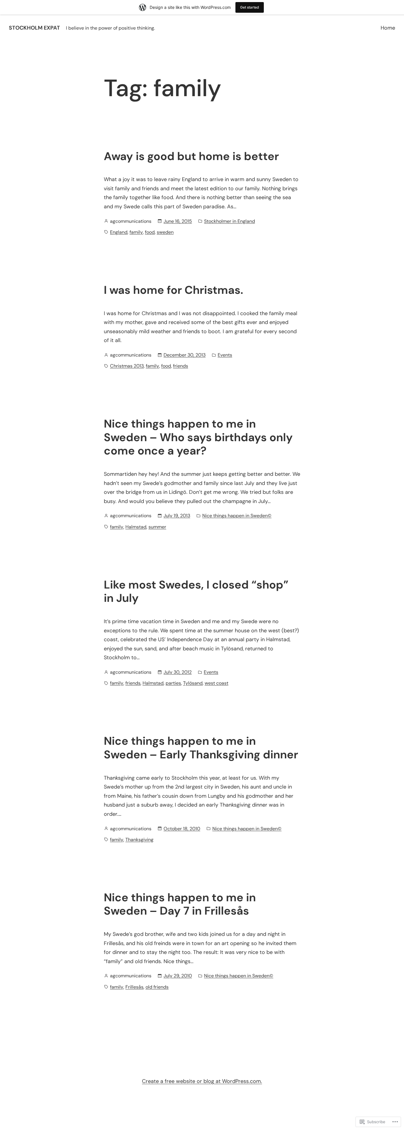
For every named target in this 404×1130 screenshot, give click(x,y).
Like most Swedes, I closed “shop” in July (196, 591)
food (150, 232)
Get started (249, 7)
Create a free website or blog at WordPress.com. (202, 1081)
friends (180, 366)
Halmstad (135, 527)
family (136, 232)
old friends (157, 987)
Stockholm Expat (34, 27)
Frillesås (134, 987)
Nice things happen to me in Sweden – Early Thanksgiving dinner (201, 747)
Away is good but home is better (191, 156)
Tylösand (193, 683)
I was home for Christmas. (173, 290)
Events (225, 355)
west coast (216, 683)
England (118, 232)
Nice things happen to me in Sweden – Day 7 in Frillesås (180, 904)
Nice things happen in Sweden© (237, 515)
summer (157, 527)
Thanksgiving (139, 839)
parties (173, 683)
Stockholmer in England (229, 221)
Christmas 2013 (127, 366)
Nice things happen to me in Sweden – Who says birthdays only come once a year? (198, 437)
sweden (165, 232)
